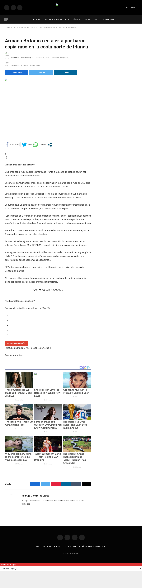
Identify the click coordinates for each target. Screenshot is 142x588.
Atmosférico (72, 19)
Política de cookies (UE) (92, 546)
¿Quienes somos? (52, 19)
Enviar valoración (16, 343)
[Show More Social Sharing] (80, 72)
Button (130, 8)
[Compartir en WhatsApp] (39, 144)
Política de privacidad (48, 546)
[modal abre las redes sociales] (49, 144)
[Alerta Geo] (71, 7)
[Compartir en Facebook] (11, 144)
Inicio (36, 19)
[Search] (137, 19)
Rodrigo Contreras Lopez (23, 58)
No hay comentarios (20, 65)
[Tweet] (27, 144)
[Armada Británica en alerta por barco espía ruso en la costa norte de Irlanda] (48, 106)
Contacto (108, 19)
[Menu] (6, 19)
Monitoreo (91, 19)
